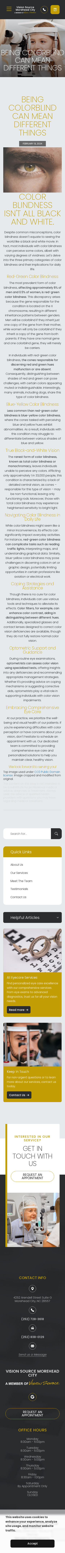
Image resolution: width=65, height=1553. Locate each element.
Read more (16, 1010)
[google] (32, 1397)
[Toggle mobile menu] (9, 8)
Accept (32, 1543)
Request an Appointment (32, 1176)
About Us (16, 865)
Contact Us (18, 897)
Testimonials (19, 889)
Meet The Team (21, 881)
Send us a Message (33, 1355)
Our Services (19, 873)
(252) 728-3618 (32, 1319)
